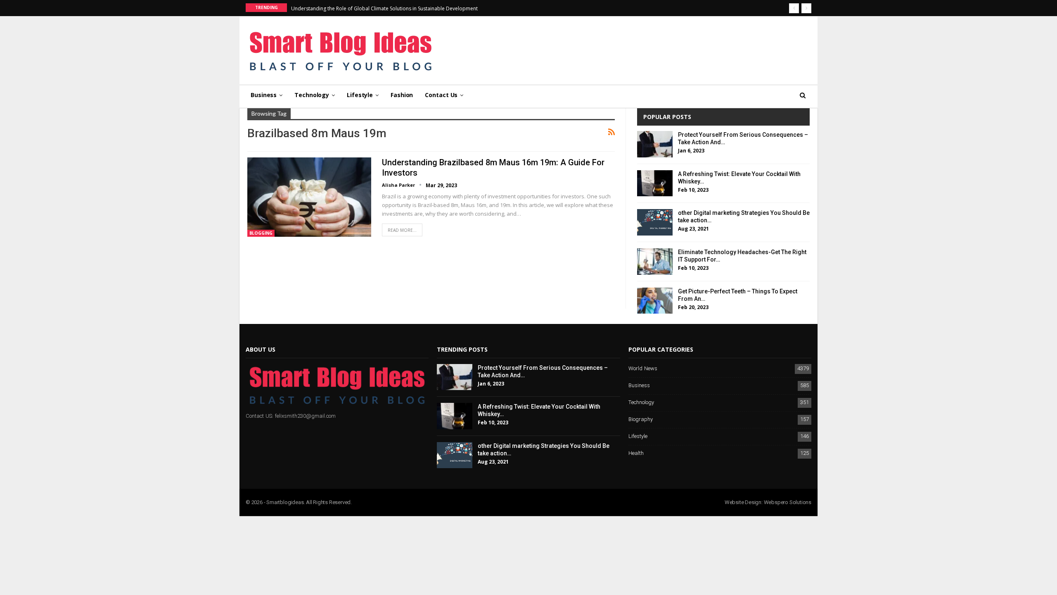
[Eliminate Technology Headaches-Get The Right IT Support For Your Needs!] (655, 261)
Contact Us (441, 95)
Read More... (402, 230)
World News (642, 368)
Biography (640, 419)
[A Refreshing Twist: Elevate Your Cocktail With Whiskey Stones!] (655, 183)
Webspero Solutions (787, 502)
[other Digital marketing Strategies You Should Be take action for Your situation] (655, 222)
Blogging (261, 233)
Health (636, 453)
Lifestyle (360, 95)
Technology (311, 95)
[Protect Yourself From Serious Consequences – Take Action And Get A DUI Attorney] (655, 144)
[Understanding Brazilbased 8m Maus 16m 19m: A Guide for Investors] (309, 197)
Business (264, 95)
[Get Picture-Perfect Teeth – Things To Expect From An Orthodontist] (655, 301)
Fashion (402, 95)
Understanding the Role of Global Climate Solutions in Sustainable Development (384, 8)
